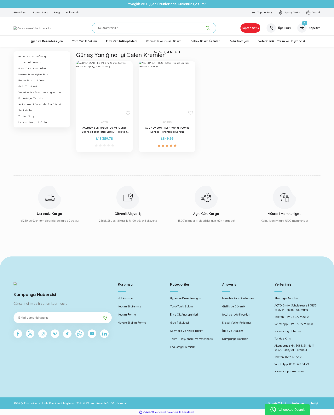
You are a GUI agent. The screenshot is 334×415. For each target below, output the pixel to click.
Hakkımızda (125, 298)
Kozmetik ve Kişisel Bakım (186, 331)
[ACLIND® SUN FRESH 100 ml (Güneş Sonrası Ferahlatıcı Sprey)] (167, 89)
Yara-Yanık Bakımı (181, 306)
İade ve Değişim (232, 331)
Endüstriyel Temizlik (182, 347)
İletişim (315, 403)
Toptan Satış (250, 28)
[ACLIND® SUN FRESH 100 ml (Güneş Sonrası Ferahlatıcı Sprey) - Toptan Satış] (104, 89)
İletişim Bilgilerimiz (129, 306)
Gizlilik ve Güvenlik (233, 306)
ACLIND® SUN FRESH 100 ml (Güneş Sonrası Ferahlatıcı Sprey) (167, 129)
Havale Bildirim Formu (132, 322)
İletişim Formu (127, 314)
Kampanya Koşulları (235, 339)
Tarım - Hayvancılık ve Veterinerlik (191, 339)
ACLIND (167, 122)
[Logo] (32, 28)
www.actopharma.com (289, 371)
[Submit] (105, 317)
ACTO (104, 122)
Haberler (298, 403)
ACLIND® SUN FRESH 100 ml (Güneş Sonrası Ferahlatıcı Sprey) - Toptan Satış (104, 130)
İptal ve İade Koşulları (236, 314)
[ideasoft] (146, 412)
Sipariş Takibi (277, 403)
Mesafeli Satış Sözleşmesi (238, 298)
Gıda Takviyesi (179, 322)
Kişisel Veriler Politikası (236, 322)
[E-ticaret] (166, 412)
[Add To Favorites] (128, 113)
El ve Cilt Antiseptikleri (184, 314)
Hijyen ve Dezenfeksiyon (185, 298)
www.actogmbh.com (287, 331)
